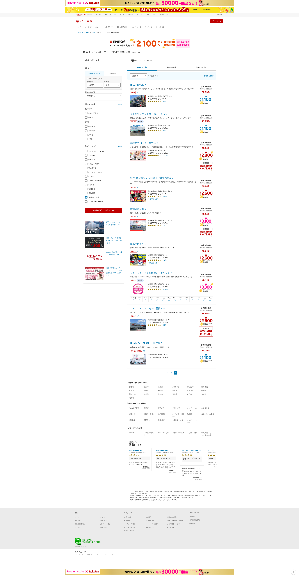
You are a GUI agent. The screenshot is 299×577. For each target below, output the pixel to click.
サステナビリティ (107, 554)
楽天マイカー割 (129, 531)
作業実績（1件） (154, 199)
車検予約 (127, 520)
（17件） (165, 325)
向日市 (189, 394)
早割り (90, 139)
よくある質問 (160, 27)
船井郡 (146, 394)
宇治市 (146, 387)
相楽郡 (160, 391)
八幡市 (203, 394)
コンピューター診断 (95, 201)
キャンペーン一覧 (135, 27)
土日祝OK (92, 155)
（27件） (165, 196)
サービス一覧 (79, 554)
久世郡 (131, 391)
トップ (79, 27)
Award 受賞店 (134, 408)
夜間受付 (91, 189)
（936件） (165, 156)
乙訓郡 (160, 387)
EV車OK (91, 176)
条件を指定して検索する (103, 210)
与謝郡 (131, 398)
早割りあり (177, 408)
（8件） (164, 101)
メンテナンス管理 (129, 524)
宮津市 (175, 394)
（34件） (165, 260)
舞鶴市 (160, 394)
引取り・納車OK (94, 164)
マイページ (88, 27)
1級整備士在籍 (93, 197)
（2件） (164, 226)
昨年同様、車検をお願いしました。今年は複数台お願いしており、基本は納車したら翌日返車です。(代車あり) (192, 474)
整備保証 (91, 193)
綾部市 (131, 387)
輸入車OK (92, 168)
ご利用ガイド (109, 27)
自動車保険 (170, 527)
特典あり (91, 126)
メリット (98, 27)
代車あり (91, 159)
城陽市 (146, 391)
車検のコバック (178, 433)
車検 (87, 32)
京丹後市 (204, 387)
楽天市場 (219, 15)
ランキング (148, 27)
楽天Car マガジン (129, 527)
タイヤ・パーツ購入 (152, 524)
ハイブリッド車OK (95, 172)
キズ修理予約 (150, 520)
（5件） (164, 130)
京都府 (93, 32)
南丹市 (203, 391)
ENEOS (132, 433)
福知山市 (132, 394)
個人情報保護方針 (195, 520)
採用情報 (192, 523)
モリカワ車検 (192, 433)
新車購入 (148, 517)
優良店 (90, 117)
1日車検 (91, 185)
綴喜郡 (175, 391)
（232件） (165, 289)
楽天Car (80, 32)
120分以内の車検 (94, 180)
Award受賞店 (93, 113)
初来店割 (91, 131)
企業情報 (192, 517)
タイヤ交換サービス (173, 524)
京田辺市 (190, 387)
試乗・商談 (127, 517)
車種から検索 (209, 76)
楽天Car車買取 (172, 517)
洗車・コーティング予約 (175, 520)
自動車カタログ (150, 527)
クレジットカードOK (96, 151)
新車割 (90, 135)
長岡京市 (190, 391)
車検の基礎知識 (122, 27)
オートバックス (163, 433)
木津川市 (176, 387)
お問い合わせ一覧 (92, 554)
